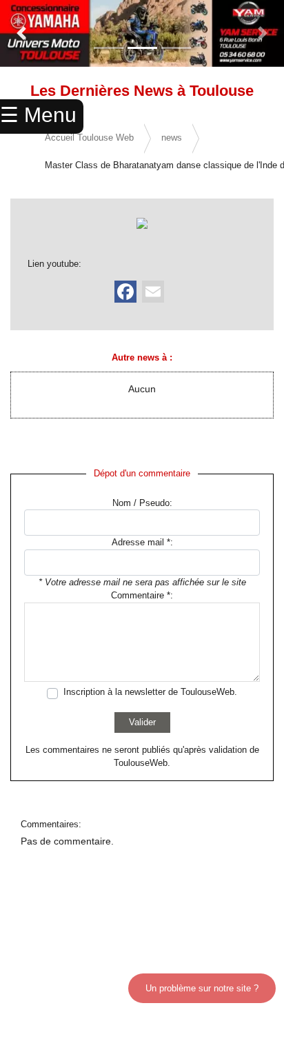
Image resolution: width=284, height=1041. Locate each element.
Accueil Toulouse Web (89, 137)
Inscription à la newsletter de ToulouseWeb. (150, 692)
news (171, 137)
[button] (21, 33)
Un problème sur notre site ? (201, 988)
